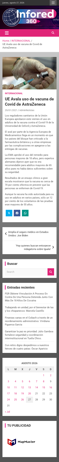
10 (8, 387)
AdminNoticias (26, 110)
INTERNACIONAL (14, 93)
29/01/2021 (11, 110)
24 (8, 399)
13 (29, 387)
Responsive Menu (53, 3)
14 (36, 387)
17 (8, 393)
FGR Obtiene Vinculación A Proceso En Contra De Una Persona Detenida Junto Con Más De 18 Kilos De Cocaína (29, 297)
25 (15, 399)
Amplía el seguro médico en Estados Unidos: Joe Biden (28, 234)
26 (22, 399)
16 (50, 387)
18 (15, 393)
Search (51, 272)
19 (22, 393)
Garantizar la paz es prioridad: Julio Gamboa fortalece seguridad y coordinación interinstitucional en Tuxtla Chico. (29, 335)
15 (43, 387)
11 (15, 387)
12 (22, 387)
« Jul (7, 411)
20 (29, 393)
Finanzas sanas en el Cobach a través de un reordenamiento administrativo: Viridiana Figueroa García (29, 321)
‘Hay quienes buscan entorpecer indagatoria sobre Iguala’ (33, 247)
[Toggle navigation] (6, 33)
